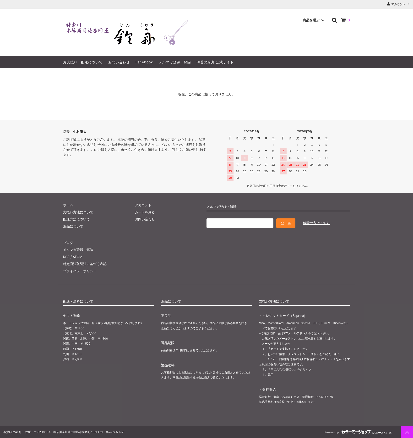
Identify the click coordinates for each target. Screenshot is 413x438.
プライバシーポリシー (80, 271)
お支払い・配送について (83, 62)
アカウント (398, 4)
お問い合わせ (119, 62)
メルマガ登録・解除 (175, 62)
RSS (66, 257)
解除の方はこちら (316, 223)
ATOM (77, 257)
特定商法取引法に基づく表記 (85, 264)
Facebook (144, 62)
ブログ (68, 243)
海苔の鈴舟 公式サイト (215, 62)
